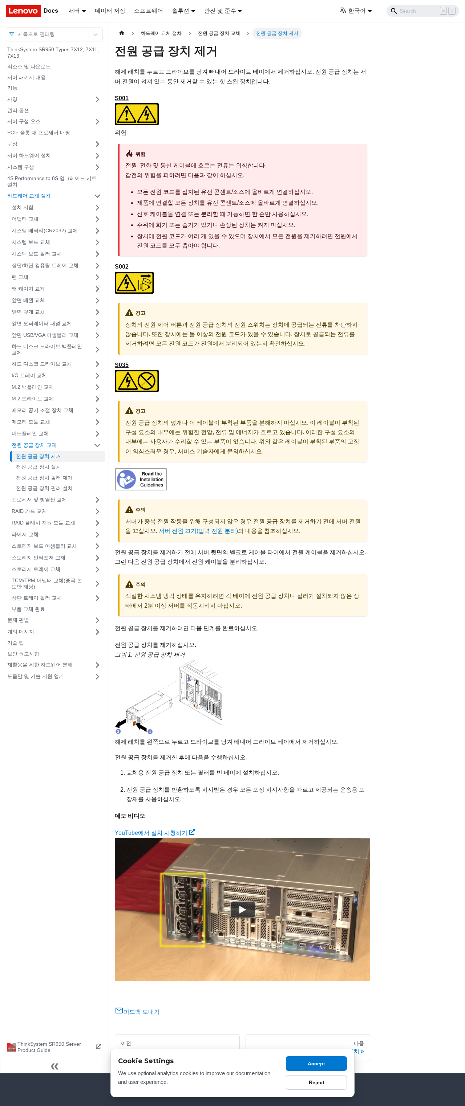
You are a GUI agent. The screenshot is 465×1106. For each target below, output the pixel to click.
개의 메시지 (20, 631)
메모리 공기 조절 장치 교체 (42, 410)
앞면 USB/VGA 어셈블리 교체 (45, 335)
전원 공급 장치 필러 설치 (44, 488)
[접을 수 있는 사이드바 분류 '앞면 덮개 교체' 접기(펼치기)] (97, 312)
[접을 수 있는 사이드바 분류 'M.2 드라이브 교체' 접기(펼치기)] (97, 399)
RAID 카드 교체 (29, 511)
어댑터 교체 (25, 219)
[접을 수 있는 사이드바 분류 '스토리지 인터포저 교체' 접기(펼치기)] (97, 558)
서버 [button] (74, 11)
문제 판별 (18, 620)
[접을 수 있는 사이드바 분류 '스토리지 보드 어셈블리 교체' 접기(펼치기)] (97, 546)
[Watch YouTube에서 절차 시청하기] (242, 909)
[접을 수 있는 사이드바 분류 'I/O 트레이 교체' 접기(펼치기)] (97, 375)
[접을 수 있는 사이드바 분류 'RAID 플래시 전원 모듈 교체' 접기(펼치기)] (97, 523)
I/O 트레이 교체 (29, 375)
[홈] (122, 33)
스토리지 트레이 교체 (36, 569)
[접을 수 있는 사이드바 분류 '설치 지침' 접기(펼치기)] (97, 207)
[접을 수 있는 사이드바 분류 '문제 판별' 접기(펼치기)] (97, 620)
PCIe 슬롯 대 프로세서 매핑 (38, 132)
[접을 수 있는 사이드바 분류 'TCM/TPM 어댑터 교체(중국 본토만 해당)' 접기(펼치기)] (97, 583)
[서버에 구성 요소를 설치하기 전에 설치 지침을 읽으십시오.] (141, 489)
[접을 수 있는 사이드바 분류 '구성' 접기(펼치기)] (97, 144)
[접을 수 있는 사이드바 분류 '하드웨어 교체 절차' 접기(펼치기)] (97, 196)
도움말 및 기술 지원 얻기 (35, 676)
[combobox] (18, 34)
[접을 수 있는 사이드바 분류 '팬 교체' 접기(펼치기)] (97, 277)
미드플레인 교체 (30, 433)
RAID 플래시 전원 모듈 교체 (43, 523)
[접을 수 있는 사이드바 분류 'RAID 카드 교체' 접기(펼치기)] (97, 511)
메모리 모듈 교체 (31, 422)
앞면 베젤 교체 (28, 300)
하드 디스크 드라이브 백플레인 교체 (47, 349)
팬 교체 (20, 277)
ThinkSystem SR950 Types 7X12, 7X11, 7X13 (53, 52)
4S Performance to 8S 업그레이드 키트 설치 (52, 181)
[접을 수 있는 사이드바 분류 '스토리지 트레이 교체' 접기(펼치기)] (97, 569)
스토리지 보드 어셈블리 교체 (44, 546)
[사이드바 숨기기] (54, 1066)
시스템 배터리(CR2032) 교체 (45, 230)
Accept (316, 1063)
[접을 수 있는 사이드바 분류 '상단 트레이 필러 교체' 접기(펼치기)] (97, 598)
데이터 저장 (110, 11)
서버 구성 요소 (24, 121)
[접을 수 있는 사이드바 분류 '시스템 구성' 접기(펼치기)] (97, 167)
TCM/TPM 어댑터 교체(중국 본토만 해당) (47, 584)
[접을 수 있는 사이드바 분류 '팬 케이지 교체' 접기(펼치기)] (97, 289)
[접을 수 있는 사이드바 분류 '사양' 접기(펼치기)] (97, 99)
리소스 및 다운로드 (29, 66)
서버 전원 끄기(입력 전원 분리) (198, 531)
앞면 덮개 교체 (28, 312)
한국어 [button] (357, 11)
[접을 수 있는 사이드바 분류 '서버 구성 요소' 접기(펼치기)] (97, 121)
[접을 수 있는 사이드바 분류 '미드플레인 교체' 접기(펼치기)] (97, 434)
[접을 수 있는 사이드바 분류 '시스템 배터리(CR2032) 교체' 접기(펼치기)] (97, 231)
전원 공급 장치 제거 (38, 456)
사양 (12, 99)
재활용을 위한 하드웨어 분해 (40, 665)
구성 (12, 144)
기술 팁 (15, 643)
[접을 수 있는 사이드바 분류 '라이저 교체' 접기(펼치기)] (97, 534)
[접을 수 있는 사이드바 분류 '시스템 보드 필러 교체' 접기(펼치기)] (97, 254)
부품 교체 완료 (28, 609)
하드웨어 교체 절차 (29, 196)
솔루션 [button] (180, 11)
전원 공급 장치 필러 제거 (44, 478)
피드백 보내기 (142, 1012)
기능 (12, 88)
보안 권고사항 (23, 654)
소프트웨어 (148, 11)
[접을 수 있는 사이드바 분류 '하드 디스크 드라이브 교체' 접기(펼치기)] (97, 364)
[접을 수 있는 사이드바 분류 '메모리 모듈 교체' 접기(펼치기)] (97, 422)
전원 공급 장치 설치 (38, 467)
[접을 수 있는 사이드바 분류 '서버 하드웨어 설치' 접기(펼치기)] (97, 156)
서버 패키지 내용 (26, 77)
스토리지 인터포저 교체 (38, 557)
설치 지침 (22, 207)
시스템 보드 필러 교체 (37, 254)
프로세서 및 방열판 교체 (39, 499)
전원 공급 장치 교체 (34, 445)
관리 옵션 (18, 110)
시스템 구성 (20, 167)
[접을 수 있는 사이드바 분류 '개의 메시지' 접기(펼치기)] (97, 632)
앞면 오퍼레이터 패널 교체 (42, 323)
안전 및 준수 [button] (220, 11)
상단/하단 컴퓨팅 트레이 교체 (45, 265)
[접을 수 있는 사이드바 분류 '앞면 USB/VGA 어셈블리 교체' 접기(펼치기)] (97, 335)
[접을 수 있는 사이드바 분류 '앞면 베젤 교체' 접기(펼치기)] (97, 300)
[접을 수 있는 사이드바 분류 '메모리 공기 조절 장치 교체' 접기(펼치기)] (97, 410)
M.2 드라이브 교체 (33, 398)
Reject (316, 1082)
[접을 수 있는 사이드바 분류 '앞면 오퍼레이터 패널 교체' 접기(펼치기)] (97, 324)
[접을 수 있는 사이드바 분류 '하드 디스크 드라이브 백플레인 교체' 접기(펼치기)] (97, 349)
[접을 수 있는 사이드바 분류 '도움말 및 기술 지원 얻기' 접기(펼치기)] (97, 676)
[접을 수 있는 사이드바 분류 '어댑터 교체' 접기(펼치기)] (97, 219)
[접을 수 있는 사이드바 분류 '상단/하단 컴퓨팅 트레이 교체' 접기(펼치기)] (97, 266)
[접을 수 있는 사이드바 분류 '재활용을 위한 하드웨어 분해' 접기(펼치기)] (97, 665)
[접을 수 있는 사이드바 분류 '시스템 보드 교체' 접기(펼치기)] (97, 242)
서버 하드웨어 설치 (29, 155)
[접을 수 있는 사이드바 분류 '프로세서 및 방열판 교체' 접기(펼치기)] (97, 500)
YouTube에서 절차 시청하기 (151, 833)
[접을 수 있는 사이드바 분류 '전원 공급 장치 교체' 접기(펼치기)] (97, 445)
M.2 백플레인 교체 (33, 387)
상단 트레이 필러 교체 (37, 598)
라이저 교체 (25, 534)
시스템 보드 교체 (31, 242)
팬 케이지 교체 (28, 288)
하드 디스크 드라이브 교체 (42, 364)
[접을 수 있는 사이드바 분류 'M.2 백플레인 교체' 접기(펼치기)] (97, 387)
